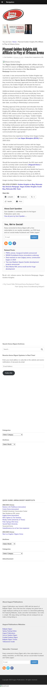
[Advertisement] (23, 315)
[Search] (42, 349)
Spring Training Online (10, 631)
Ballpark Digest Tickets (10, 639)
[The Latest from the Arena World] (13, 20)
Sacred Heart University (10, 524)
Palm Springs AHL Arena (10, 522)
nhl (8, 275)
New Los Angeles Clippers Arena (13, 534)
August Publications (9, 633)
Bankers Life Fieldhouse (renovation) (14, 507)
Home (14, 42)
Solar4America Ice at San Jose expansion (16, 528)
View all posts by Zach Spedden (15, 216)
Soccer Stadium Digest (10, 635)
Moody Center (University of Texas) (14, 520)
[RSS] (6, 243)
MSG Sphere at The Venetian (12, 517)
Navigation (10, 2)
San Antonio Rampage (30, 275)
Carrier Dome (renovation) (11, 509)
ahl (5, 275)
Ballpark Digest (7, 629)
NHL (42, 57)
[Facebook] (14, 243)
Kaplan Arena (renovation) (11, 515)
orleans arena (16, 275)
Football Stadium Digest (10, 637)
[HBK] (17, 33)
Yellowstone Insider (9, 641)
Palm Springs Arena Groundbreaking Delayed (29, 286)
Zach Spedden (8, 57)
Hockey (27, 57)
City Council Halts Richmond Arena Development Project (21, 284)
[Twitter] (10, 243)
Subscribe (8, 373)
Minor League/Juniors (35, 57)
